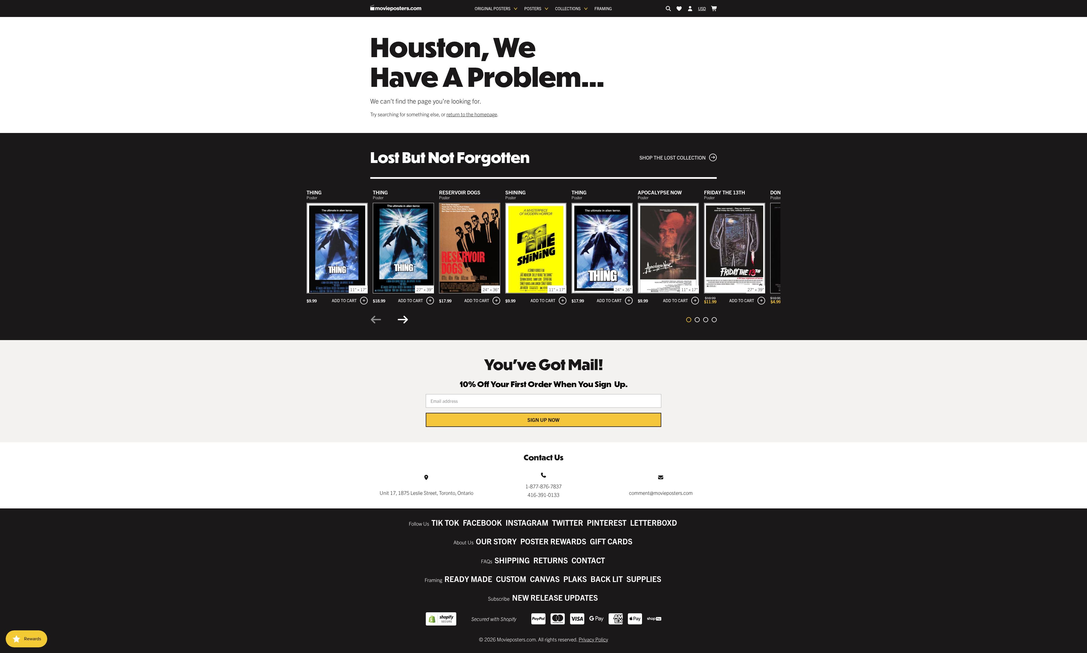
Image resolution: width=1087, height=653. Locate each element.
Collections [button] (568, 8)
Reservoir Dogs (459, 192)
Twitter (567, 522)
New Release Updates (555, 597)
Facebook (482, 522)
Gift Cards (611, 541)
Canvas (545, 579)
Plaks (575, 579)
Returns (550, 560)
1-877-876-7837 (543, 486)
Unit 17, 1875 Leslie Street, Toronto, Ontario (426, 492)
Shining (515, 192)
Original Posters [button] (492, 8)
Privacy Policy (593, 639)
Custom (511, 579)
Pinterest (606, 522)
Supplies (643, 579)
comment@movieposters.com (661, 492)
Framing (603, 8)
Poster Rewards (553, 541)
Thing (314, 192)
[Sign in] (690, 8)
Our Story (496, 541)
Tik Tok (445, 522)
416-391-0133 (543, 494)
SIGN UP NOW (543, 419)
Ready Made (468, 579)
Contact (588, 560)
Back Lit (606, 579)
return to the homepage (471, 114)
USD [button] (702, 8)
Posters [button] (532, 8)
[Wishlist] (679, 8)
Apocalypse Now (660, 192)
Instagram (527, 522)
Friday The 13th (724, 192)
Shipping (512, 560)
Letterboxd (653, 522)
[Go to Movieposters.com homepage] (395, 8)
